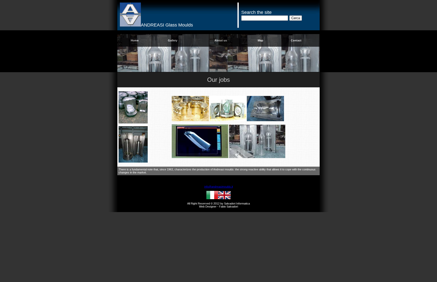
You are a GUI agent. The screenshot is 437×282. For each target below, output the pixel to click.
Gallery (172, 40)
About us (220, 40)
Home (135, 40)
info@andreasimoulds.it (218, 186)
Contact (296, 40)
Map (260, 40)
